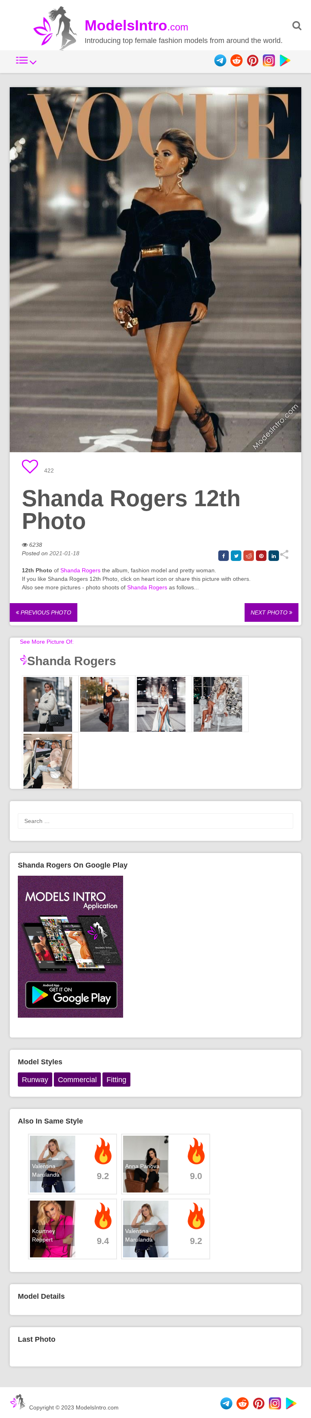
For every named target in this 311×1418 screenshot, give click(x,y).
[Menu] (26, 64)
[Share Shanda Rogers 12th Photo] (284, 557)
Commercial (77, 1080)
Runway (35, 1080)
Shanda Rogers (80, 570)
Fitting (116, 1080)
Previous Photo (45, 612)
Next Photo (270, 612)
